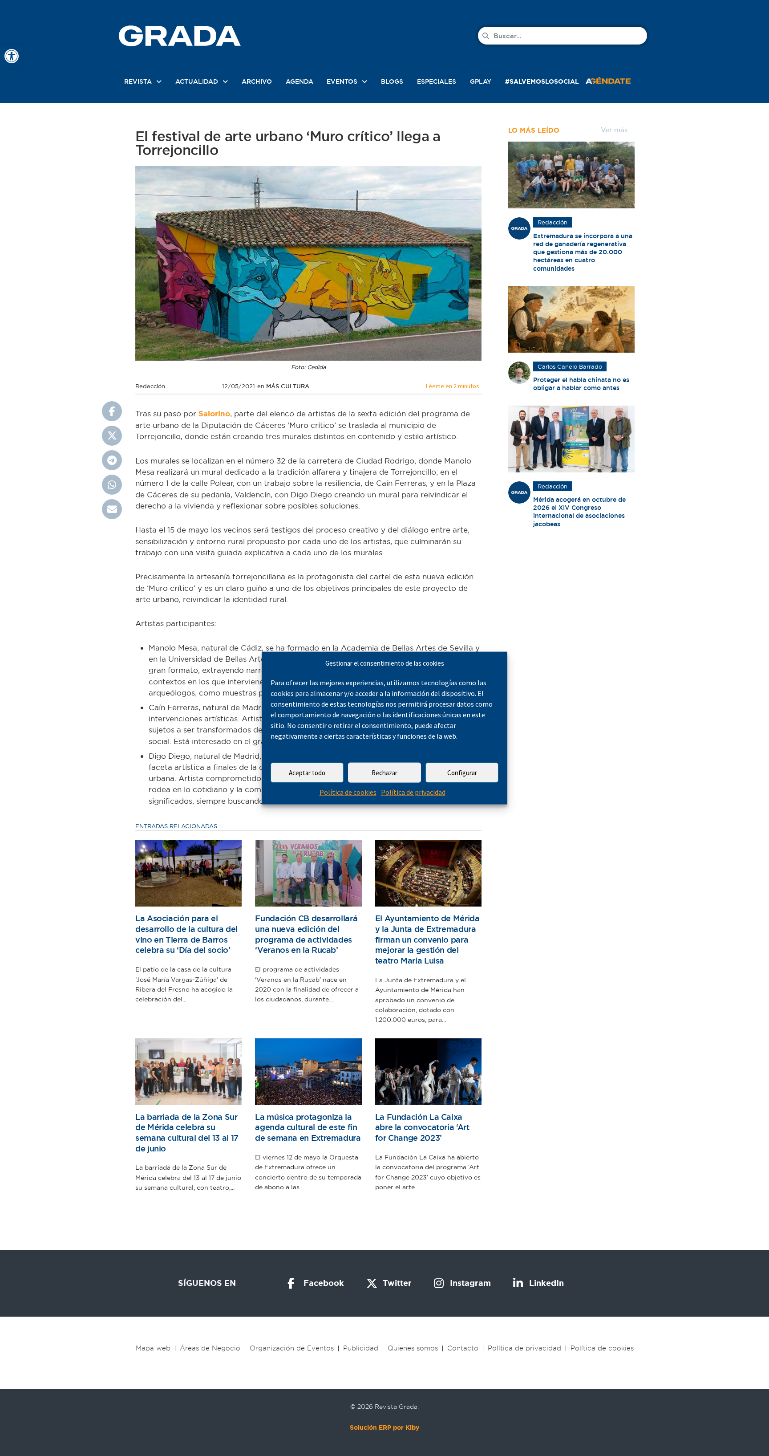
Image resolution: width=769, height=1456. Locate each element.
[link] (11, 56)
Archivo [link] (257, 81)
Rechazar (384, 773)
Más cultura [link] (287, 386)
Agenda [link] (299, 81)
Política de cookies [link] (348, 792)
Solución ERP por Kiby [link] (384, 1427)
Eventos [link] (342, 81)
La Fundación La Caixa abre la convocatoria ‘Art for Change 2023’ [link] (422, 1127)
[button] (112, 411)
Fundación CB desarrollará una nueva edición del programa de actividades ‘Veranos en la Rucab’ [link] (306, 934)
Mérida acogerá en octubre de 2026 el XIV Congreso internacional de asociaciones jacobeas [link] (579, 512)
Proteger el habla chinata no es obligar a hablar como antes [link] (581, 384)
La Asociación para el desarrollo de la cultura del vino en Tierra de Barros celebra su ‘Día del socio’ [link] (186, 934)
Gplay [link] (480, 81)
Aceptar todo (307, 773)
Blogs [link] (392, 81)
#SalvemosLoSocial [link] (542, 81)
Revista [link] (138, 81)
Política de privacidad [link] (413, 792)
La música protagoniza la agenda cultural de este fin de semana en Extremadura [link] (307, 1127)
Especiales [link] (436, 81)
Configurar (462, 773)
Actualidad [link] (196, 81)
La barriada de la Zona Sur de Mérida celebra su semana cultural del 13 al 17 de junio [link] (187, 1133)
